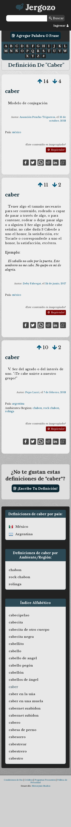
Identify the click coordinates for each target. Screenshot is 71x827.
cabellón (16, 673)
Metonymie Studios (41, 786)
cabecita (16, 622)
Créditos (29, 780)
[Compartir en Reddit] (48, 162)
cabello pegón (21, 665)
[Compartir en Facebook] (26, 162)
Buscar (58, 18)
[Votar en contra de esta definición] (54, 81)
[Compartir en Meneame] (63, 162)
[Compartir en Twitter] (33, 162)
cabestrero (18, 751)
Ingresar (59, 25)
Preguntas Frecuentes (45, 780)
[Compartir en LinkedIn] (56, 162)
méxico (16, 132)
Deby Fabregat (32, 283)
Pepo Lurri (32, 392)
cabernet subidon (24, 715)
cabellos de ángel (23, 680)
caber (12, 91)
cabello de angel (23, 658)
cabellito (16, 644)
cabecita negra (21, 637)
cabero (14, 723)
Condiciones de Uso (13, 780)
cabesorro (17, 737)
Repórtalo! (57, 149)
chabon (37, 408)
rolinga (9, 411)
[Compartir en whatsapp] (41, 162)
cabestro (16, 758)
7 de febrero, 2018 (55, 392)
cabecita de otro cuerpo (29, 630)
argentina (18, 403)
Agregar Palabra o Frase (37, 35)
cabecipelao (19, 615)
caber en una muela (26, 701)
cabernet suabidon (25, 708)
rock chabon (51, 408)
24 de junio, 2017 (55, 283)
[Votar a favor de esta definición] (40, 81)
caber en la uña (22, 694)
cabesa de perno (22, 730)
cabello (15, 651)
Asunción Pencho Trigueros (37, 117)
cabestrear (18, 744)
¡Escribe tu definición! (37, 488)
